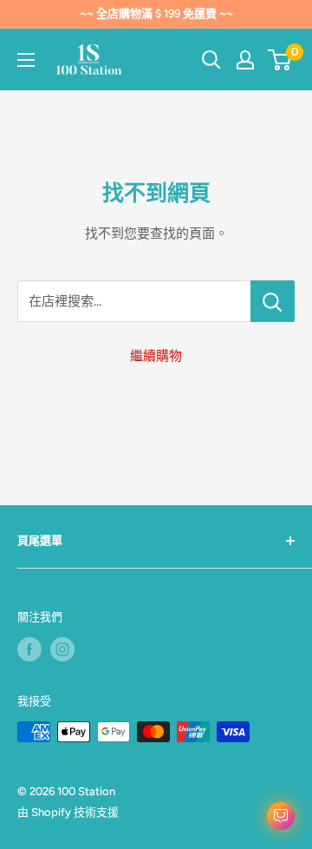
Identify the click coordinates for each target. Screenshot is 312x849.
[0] (280, 59)
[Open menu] (26, 60)
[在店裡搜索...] (272, 301)
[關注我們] (29, 649)
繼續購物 (156, 356)
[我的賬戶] (245, 59)
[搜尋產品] (211, 59)
